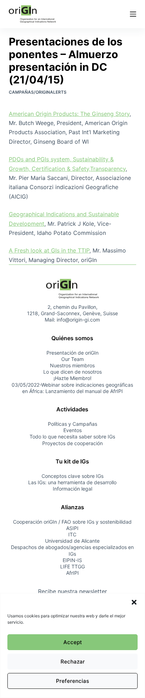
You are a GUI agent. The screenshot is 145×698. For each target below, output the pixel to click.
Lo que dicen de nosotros (72, 372)
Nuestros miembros (72, 365)
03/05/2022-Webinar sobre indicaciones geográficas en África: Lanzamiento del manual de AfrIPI (72, 388)
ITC (72, 534)
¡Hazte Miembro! (72, 378)
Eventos (72, 430)
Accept (72, 642)
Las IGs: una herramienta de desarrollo (72, 482)
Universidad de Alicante (72, 541)
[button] (134, 602)
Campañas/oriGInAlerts (38, 92)
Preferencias (72, 681)
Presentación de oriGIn (72, 353)
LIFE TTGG (72, 566)
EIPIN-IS (72, 560)
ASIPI (72, 528)
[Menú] (133, 14)
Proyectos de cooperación (72, 443)
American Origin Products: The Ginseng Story (69, 113)
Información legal (72, 489)
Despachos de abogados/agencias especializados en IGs (72, 550)
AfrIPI (72, 573)
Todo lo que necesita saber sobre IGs (72, 437)
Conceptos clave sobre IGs (72, 476)
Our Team (72, 359)
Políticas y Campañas (72, 424)
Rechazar (73, 661)
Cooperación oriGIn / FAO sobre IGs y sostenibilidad (72, 522)
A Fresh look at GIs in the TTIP (49, 250)
